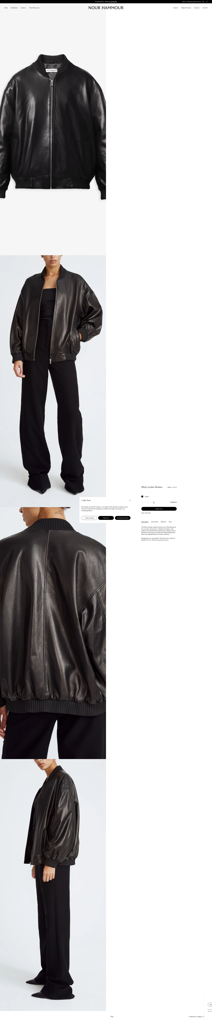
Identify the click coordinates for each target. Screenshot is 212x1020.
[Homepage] (106, 7)
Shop (6, 8)
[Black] (142, 496)
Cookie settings (89, 518)
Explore (23, 8)
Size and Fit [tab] (154, 522)
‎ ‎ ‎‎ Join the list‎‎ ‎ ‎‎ (202, 1004)
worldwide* (113, 1)
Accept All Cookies (122, 518)
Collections (14, 8)
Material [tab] (163, 522)
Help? (112, 1017)
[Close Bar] (207, 1)
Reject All (106, 518)
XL (154, 502)
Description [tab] (144, 522)
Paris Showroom (34, 8)
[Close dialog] (209, 994)
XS (142, 502)
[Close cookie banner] (130, 500)
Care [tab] (170, 522)
